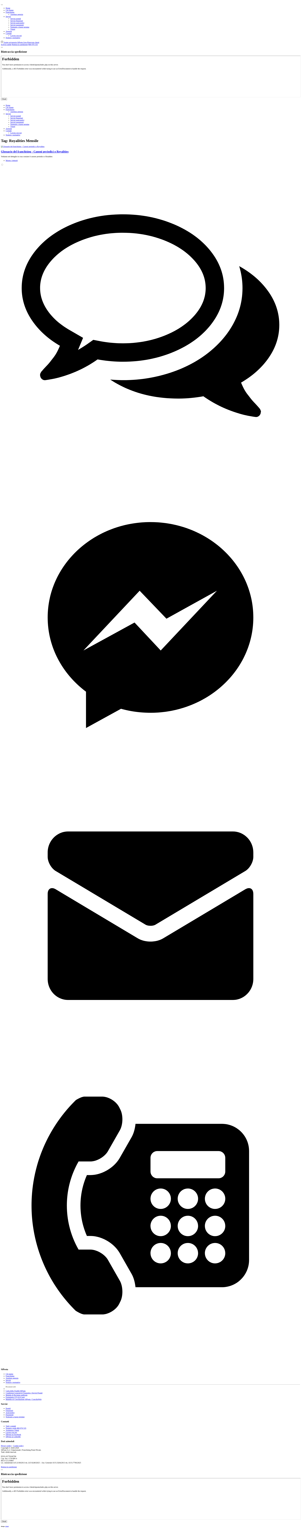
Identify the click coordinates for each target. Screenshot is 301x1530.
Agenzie (9, 31)
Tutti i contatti (11, 1426)
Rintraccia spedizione (20, 45)
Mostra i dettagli (12, 161)
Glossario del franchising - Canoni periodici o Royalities (35, 151)
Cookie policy (18, 1446)
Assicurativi (10, 1413)
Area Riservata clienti (31, 42)
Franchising (10, 12)
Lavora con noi (16, 36)
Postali (8, 1408)
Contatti (9, 33)
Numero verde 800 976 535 (16, 1428)
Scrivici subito (6, 45)
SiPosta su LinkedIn (13, 1437)
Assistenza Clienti (12, 1430)
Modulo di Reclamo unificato (16, 1395)
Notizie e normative (13, 38)
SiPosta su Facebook (13, 1435)
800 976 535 (33, 45)
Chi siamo (9, 1374)
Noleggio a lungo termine (19, 27)
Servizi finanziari (16, 21)
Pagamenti (9, 1415)
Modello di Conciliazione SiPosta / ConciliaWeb (24, 1399)
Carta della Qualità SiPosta (16, 1391)
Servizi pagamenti (17, 25)
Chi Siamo (10, 10)
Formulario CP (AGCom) (15, 1397)
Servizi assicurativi (17, 23)
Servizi (8, 17)
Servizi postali (15, 19)
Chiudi (4, 99)
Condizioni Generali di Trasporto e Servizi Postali (24, 1393)
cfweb (7, 1526)
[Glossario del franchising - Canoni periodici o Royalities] (22, 147)
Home (8, 8)
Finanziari (9, 1411)
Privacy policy (6, 1446)
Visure (12, 29)
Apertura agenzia (16, 14)
